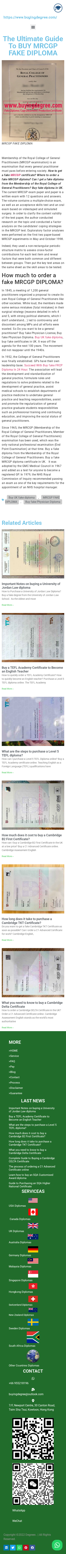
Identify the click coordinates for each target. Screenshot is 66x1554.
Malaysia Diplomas (20, 1266)
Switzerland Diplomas (20, 1304)
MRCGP (16, 175)
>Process (14, 1082)
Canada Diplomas (20, 1219)
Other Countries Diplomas (24, 1365)
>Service (14, 1056)
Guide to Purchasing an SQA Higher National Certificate (29, 1185)
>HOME (13, 1050)
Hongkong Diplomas (21, 1291)
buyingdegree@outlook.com (26, 1394)
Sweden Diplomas (19, 1328)
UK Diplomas (16, 1231)
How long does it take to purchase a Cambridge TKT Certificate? (27, 921)
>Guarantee (15, 1093)
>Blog (12, 1072)
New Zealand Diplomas (21, 1315)
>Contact (14, 1077)
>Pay (11, 1066)
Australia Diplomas (20, 1242)
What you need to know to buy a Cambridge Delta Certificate (27, 1151)
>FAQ (12, 1061)
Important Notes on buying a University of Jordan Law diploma (32, 1110)
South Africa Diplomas (22, 1345)
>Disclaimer (16, 1088)
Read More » (8, 605)
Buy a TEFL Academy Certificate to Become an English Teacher (29, 1118)
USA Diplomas (17, 1205)
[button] (33, 27)
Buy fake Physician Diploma (42, 502)
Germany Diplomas (20, 1255)
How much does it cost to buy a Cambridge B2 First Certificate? (27, 1135)
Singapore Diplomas (21, 1280)
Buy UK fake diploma (49, 337)
